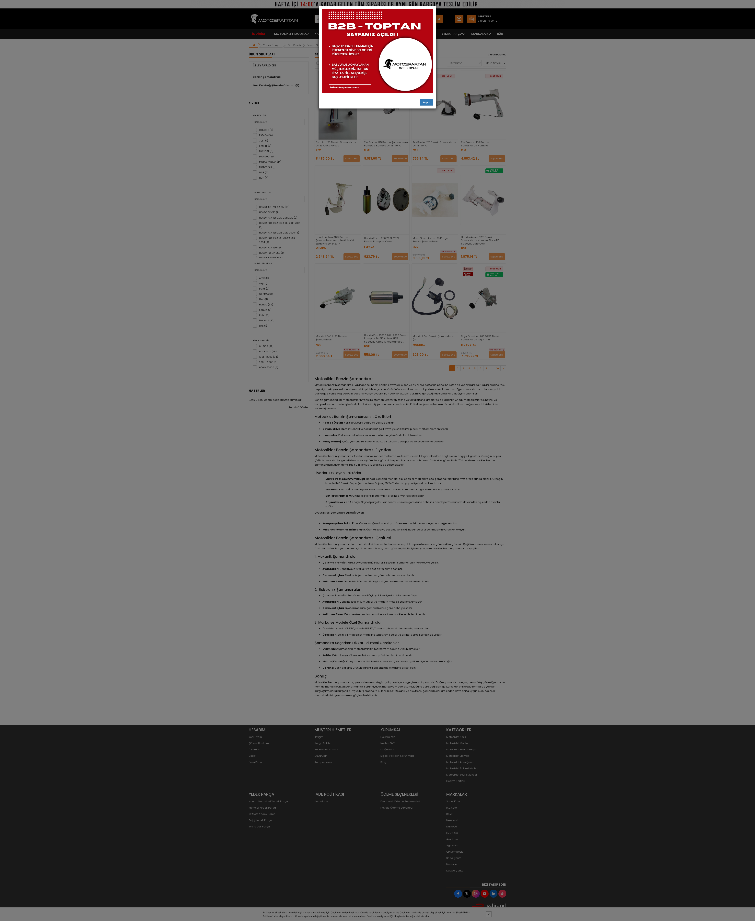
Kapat (427, 102)
